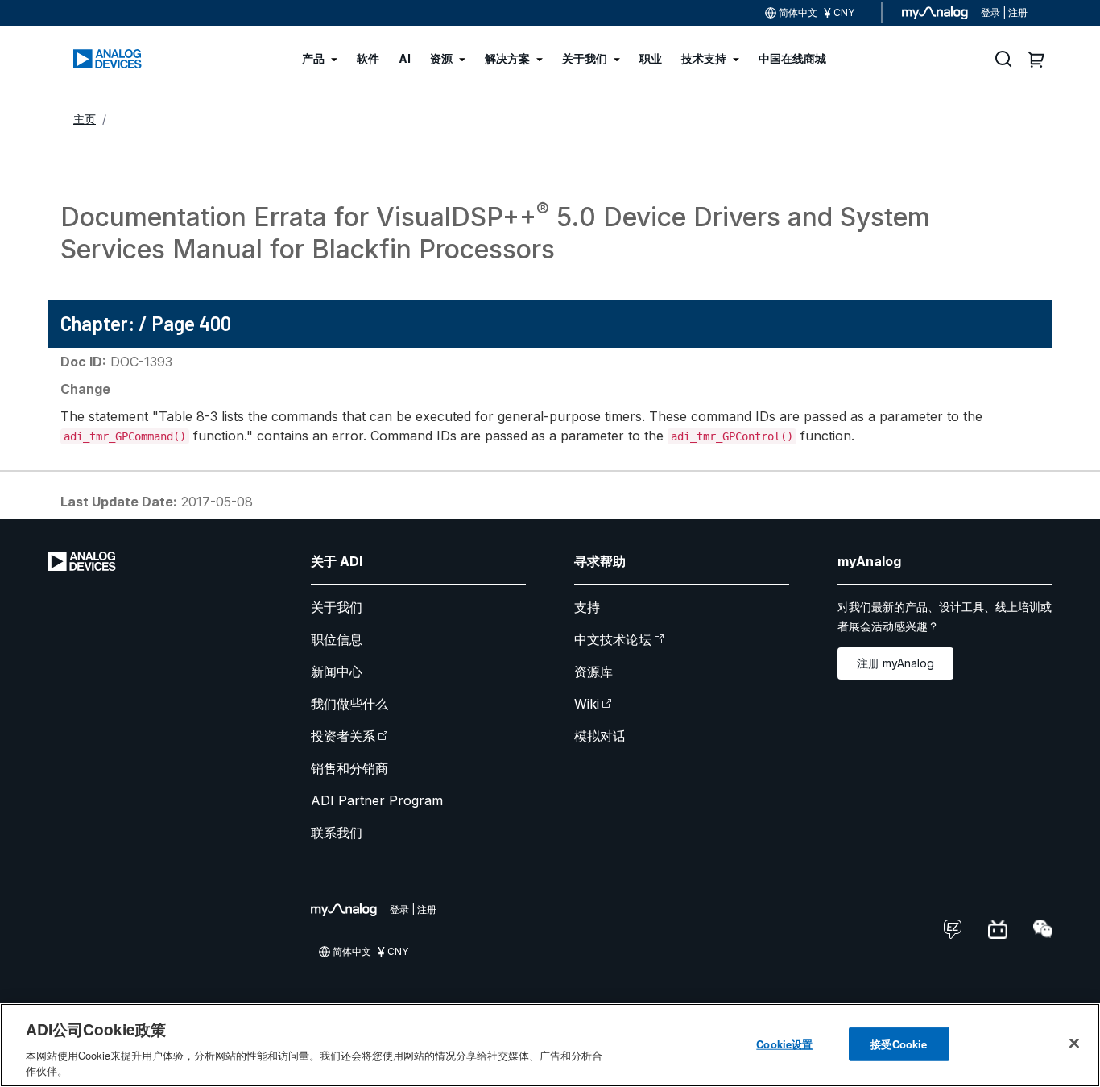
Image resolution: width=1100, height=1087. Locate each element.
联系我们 (336, 833)
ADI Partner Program (377, 800)
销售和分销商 (349, 768)
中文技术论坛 (612, 639)
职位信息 (336, 639)
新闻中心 (336, 671)
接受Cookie (898, 1044)
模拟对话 (600, 736)
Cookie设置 (784, 1044)
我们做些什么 (349, 704)
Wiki (586, 704)
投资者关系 (343, 736)
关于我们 (336, 607)
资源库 (593, 671)
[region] (550, 1045)
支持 (587, 607)
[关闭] (1074, 1043)
